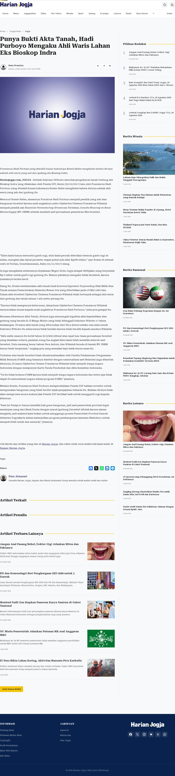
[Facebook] (130, 734)
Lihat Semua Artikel (11, 689)
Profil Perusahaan (9, 745)
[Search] (164, 4)
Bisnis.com (65, 735)
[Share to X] (96, 468)
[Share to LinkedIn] (107, 468)
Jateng (91, 13)
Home (5, 13)
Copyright (5, 740)
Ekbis (43, 13)
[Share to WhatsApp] (102, 468)
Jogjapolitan (30, 13)
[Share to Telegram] (113, 468)
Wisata (69, 13)
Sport (80, 13)
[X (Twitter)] (137, 734)
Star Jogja (65, 740)
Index (170, 13)
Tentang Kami (7, 730)
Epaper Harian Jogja (12, 448)
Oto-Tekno (56, 13)
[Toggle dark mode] (172, 4)
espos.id (64, 730)
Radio (129, 13)
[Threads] (158, 734)
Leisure (117, 13)
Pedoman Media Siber (11, 735)
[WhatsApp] (164, 734)
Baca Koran (142, 13)
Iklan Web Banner (9, 751)
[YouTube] (151, 734)
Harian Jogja (50, 444)
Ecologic (104, 13)
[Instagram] (144, 734)
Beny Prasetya (15, 65)
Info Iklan (5, 756)
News (16, 13)
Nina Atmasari (17, 476)
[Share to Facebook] (91, 468)
